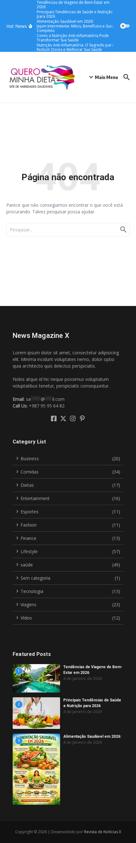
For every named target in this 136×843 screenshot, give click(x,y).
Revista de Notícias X (102, 831)
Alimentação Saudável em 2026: (92, 736)
